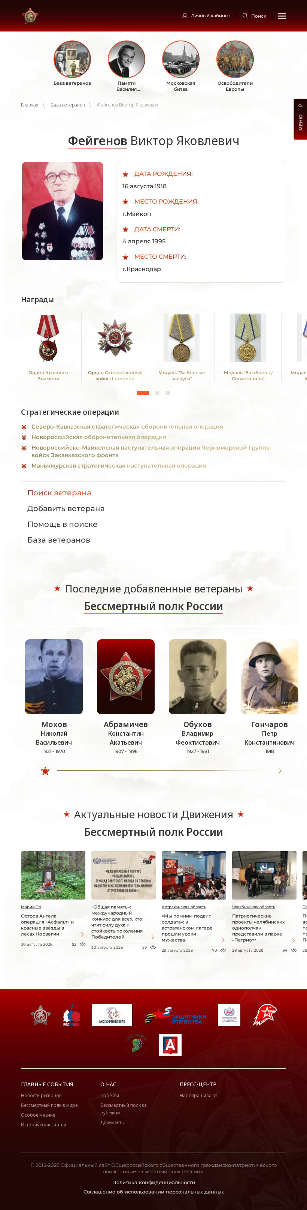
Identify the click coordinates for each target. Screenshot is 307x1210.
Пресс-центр (198, 1084)
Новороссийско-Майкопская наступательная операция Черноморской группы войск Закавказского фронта (151, 451)
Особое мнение (38, 1115)
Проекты (109, 1095)
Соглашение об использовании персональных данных (153, 1192)
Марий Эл (31, 906)
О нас (108, 1084)
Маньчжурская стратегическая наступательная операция (118, 465)
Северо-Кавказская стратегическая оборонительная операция (127, 426)
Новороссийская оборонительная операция (98, 437)
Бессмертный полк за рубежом (123, 1109)
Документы (112, 1122)
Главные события (47, 1084)
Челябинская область (253, 906)
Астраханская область (184, 906)
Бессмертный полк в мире (49, 1105)
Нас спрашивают (198, 1095)
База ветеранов (68, 105)
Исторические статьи (43, 1125)
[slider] (45, 771)
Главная (29, 105)
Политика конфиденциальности (153, 1182)
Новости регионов (41, 1095)
